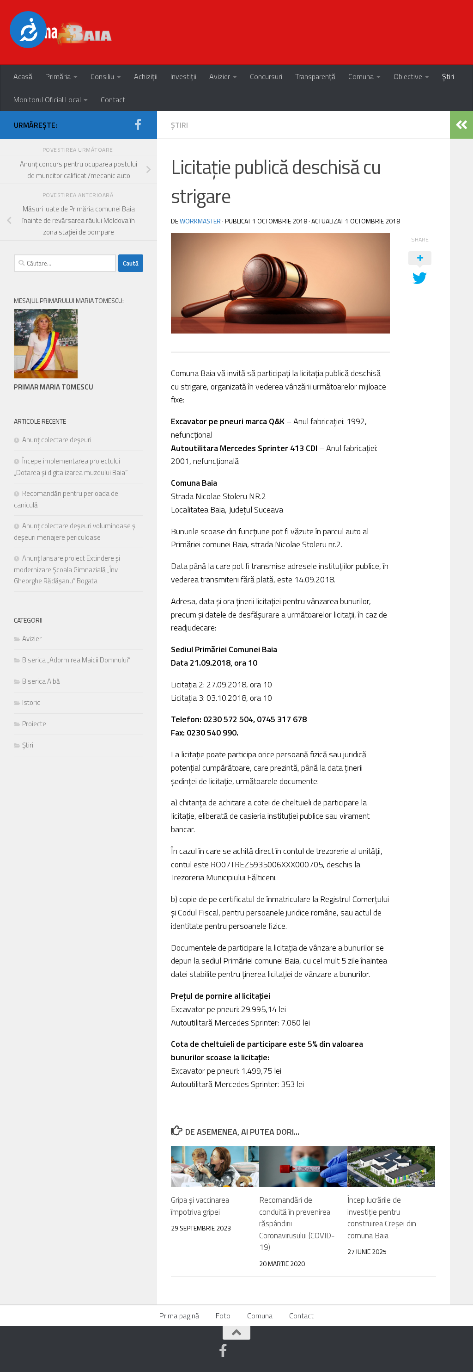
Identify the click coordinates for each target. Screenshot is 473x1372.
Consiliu (102, 76)
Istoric (31, 702)
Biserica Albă (41, 681)
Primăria (58, 76)
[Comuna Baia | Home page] (64, 32)
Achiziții (146, 76)
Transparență (315, 76)
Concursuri (266, 76)
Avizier (219, 76)
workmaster (200, 221)
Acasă (22, 76)
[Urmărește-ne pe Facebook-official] (137, 124)
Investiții (183, 76)
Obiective (408, 76)
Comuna (361, 76)
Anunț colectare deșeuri (56, 439)
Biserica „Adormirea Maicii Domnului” (76, 660)
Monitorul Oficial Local (47, 99)
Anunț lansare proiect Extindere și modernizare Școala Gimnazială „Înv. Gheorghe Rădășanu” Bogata (67, 569)
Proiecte (34, 723)
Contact (113, 99)
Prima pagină (179, 1315)
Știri (448, 76)
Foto (223, 1315)
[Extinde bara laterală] (461, 125)
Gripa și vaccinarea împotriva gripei (200, 1206)
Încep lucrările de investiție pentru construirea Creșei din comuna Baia (381, 1218)
